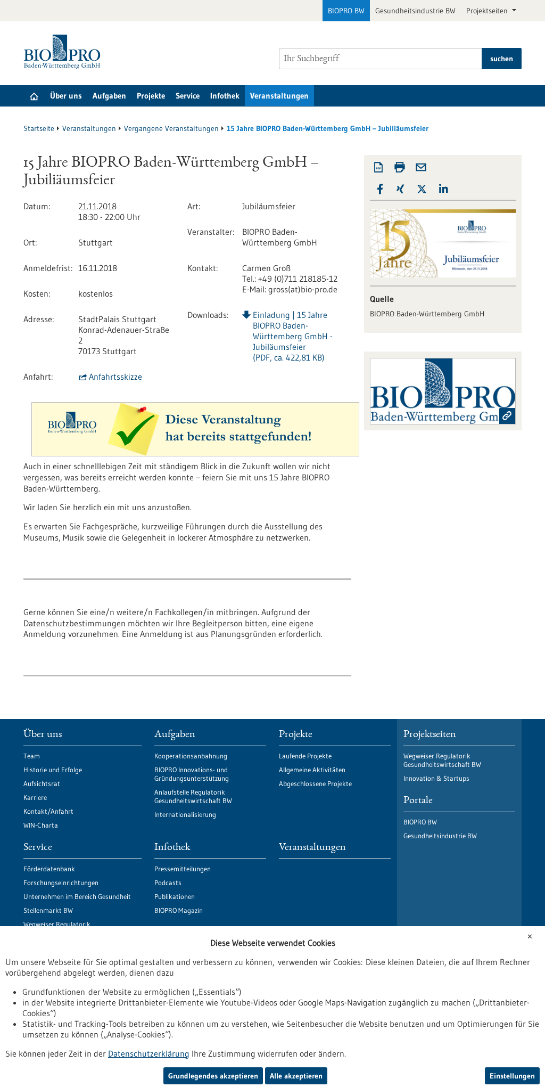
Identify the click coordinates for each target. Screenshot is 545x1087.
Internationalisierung (185, 814)
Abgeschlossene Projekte (315, 783)
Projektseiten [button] (488, 10)
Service (188, 96)
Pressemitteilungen (182, 868)
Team (31, 755)
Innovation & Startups (436, 778)
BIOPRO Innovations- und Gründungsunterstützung (191, 773)
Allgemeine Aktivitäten (312, 769)
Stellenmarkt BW (48, 910)
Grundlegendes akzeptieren (213, 1076)
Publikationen (174, 896)
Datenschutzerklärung (148, 1053)
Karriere (35, 797)
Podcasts (167, 882)
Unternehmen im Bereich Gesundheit (77, 896)
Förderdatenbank (49, 868)
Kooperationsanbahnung (190, 755)
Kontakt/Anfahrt (48, 811)
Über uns (66, 96)
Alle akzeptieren (296, 1076)
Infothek (225, 96)
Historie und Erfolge (52, 769)
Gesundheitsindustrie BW (415, 10)
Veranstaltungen (279, 96)
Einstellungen (512, 1076)
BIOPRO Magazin (178, 910)
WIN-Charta (40, 825)
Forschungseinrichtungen (60, 882)
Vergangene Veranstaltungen (171, 128)
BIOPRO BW (346, 10)
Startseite (38, 128)
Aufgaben (109, 96)
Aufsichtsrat (41, 783)
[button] (380, 189)
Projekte (151, 96)
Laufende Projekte (305, 755)
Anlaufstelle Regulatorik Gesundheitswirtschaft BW (193, 796)
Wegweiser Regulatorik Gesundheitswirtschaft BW (442, 760)
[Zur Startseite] (64, 52)
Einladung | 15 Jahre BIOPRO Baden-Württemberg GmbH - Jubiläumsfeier (293, 336)
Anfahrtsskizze (115, 376)
